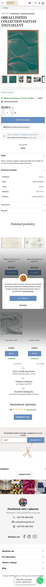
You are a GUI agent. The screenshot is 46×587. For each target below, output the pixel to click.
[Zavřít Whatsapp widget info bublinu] (15, 577)
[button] (40, 580)
